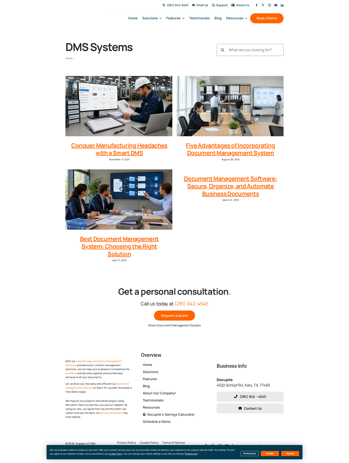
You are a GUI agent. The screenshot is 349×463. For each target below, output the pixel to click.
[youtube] (275, 5)
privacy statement (112, 413)
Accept (290, 453)
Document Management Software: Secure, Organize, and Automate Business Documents (230, 186)
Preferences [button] (191, 454)
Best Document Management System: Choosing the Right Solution (119, 246)
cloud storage (84, 361)
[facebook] (256, 5)
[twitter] (263, 5)
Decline (270, 453)
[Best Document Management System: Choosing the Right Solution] (118, 199)
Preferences (249, 453)
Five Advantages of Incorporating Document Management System (230, 149)
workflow (70, 373)
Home (69, 58)
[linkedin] (282, 5)
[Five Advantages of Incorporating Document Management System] (230, 106)
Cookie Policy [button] (115, 454)
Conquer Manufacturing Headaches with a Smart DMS (119, 149)
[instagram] (269, 5)
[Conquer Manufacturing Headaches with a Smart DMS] (118, 106)
